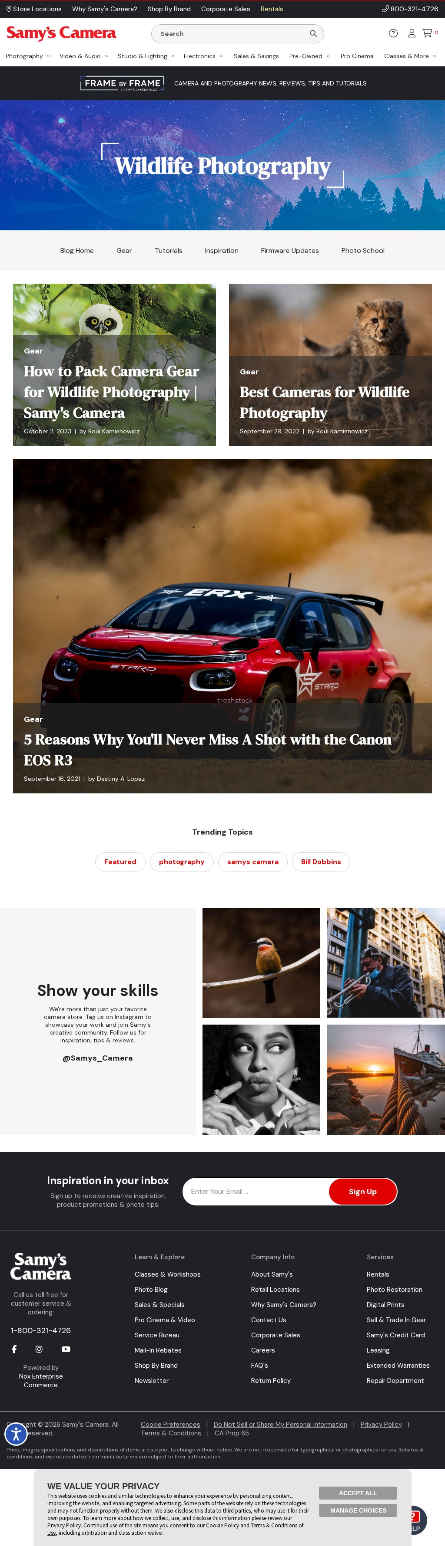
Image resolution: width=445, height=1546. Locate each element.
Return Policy (271, 1380)
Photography (24, 56)
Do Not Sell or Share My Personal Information (280, 1424)
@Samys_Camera (98, 1057)
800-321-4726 (414, 8)
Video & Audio (80, 56)
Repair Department (395, 1380)
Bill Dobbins (321, 861)
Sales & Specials (160, 1304)
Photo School (363, 250)
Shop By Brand (156, 1365)
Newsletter (152, 1380)
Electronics (200, 56)
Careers (263, 1350)
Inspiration (222, 250)
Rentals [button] (272, 9)
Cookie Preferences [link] (170, 1424)
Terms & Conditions (171, 1433)
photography (182, 861)
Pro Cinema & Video (165, 1320)
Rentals (378, 1274)
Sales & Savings (256, 56)
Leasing (378, 1350)
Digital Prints (386, 1304)
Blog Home (77, 250)
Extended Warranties (398, 1365)
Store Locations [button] (36, 9)
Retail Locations (275, 1289)
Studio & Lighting (142, 56)
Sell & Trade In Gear (396, 1320)
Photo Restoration (394, 1289)
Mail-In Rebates (158, 1350)
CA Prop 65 (232, 1433)
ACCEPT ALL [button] (358, 1493)
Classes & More (406, 56)
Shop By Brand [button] (169, 9)
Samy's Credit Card (396, 1335)
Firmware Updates (290, 250)
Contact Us (268, 1320)
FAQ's (259, 1365)
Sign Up (363, 1191)
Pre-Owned (305, 56)
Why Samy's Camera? (283, 1304)
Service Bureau (157, 1335)
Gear (124, 250)
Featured (120, 861)
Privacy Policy (381, 1424)
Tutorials (169, 250)
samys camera (253, 861)
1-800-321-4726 (41, 1330)
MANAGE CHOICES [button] (358, 1510)
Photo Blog (151, 1289)
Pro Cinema (357, 56)
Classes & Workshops (168, 1274)
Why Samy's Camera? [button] (104, 9)
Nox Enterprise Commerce (41, 1380)
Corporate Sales (275, 1335)
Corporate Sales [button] (225, 9)
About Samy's (272, 1274)
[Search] (313, 34)
